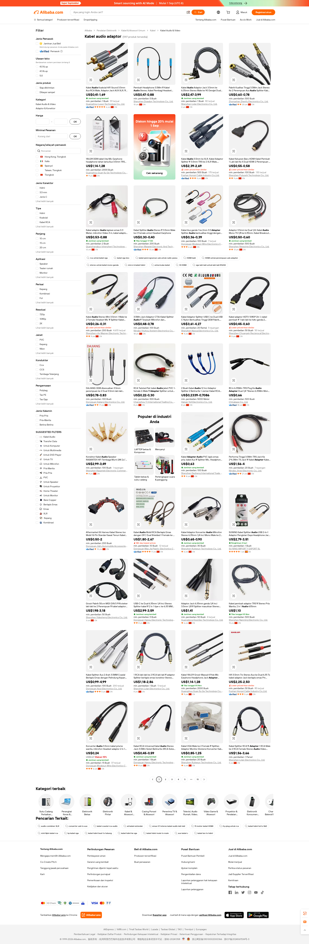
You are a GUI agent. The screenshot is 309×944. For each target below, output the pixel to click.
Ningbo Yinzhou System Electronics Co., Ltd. (154, 330)
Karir (42, 874)
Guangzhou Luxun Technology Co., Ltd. (105, 104)
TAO (180, 929)
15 (198, 779)
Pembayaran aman (96, 856)
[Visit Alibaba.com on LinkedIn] (237, 892)
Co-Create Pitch (48, 862)
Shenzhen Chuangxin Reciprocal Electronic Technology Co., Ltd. (250, 333)
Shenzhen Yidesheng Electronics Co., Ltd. (106, 617)
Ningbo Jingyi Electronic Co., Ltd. (245, 470)
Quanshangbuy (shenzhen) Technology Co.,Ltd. (107, 246)
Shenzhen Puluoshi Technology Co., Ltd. (249, 175)
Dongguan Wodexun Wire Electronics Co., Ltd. (202, 244)
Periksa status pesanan (239, 868)
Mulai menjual (235, 862)
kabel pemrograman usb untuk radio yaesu (158, 258)
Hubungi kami (188, 862)
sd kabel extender (135, 826)
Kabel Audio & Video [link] (170, 30)
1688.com (121, 929)
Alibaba (88, 30)
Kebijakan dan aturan (97, 886)
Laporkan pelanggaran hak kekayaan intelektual (199, 882)
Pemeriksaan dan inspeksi (100, 880)
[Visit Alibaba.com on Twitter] (243, 892)
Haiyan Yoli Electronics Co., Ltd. (196, 402)
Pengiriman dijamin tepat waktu (102, 868)
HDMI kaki (191, 258)
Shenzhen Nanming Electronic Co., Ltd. (248, 620)
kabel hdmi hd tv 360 (257, 826)
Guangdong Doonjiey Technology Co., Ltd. (202, 620)
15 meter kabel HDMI (203, 826)
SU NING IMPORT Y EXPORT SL (244, 548)
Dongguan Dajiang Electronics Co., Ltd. (105, 402)
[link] (305, 913)
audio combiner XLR (50, 826)
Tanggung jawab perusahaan (54, 868)
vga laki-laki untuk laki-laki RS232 (211, 265)
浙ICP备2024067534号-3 (236, 939)
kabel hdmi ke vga (129, 833)
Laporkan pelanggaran (192, 889)
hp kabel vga (73, 833)
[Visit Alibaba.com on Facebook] (230, 892)
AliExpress (108, 929)
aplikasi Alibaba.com (210, 915)
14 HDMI (183, 265)
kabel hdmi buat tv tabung (100, 833)
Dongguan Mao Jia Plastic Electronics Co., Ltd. (154, 548)
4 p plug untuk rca (231, 826)
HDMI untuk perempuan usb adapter (221, 258)
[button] (188, 12)
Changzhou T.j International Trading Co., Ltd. (154, 402)
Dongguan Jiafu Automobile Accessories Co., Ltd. (107, 546)
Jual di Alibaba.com (237, 856)
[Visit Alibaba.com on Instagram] (249, 892)
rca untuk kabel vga (99, 258)
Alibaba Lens (59, 915)
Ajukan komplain (189, 868)
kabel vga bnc (123, 258)
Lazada (154, 929)
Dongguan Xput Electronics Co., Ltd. (104, 688)
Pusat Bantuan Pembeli (192, 856)
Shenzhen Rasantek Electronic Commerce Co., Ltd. (107, 470)
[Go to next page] (204, 779)
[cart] (228, 12)
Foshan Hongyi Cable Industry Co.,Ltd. (200, 175)
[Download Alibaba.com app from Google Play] (258, 915)
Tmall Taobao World (138, 929)
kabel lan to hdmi (205, 833)
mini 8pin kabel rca (49, 833)
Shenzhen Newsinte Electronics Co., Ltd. (249, 246)
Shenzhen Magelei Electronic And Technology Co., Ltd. (154, 246)
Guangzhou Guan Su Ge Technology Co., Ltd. (107, 172)
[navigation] (58, 405)
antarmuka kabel (162, 265)
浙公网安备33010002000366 (207, 939)
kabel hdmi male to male (157, 833)
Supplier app (160, 915)
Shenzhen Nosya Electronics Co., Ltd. (199, 330)
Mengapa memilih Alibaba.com (55, 856)
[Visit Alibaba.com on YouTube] (256, 892)
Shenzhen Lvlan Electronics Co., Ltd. (199, 104)
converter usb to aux (78, 826)
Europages (201, 929)
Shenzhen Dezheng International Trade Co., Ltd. (202, 473)
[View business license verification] (183, 939)
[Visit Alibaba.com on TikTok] (262, 892)
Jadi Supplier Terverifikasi (241, 874)
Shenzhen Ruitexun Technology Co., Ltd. (201, 548)
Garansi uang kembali (97, 862)
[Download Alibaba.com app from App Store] (234, 915)
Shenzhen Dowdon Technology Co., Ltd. (153, 101)
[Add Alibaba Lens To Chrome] (91, 915)
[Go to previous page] (152, 779)
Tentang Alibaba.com (51, 849)
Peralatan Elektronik (107, 30)
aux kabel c (183, 833)
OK (75, 121)
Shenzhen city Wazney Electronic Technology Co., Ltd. (107, 333)
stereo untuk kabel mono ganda (104, 265)
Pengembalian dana (191, 874)
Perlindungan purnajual (98, 874)
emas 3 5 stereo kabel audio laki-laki (168, 826)
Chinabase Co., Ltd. (238, 402)
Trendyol (188, 929)
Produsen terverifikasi (145, 856)
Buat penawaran (142, 862)
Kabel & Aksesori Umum (133, 30)
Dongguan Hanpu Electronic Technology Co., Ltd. (154, 620)
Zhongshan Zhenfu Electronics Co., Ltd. (248, 101)
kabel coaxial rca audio (107, 826)
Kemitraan (233, 880)
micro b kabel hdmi (136, 265)
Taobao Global (168, 929)
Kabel (152, 30)
